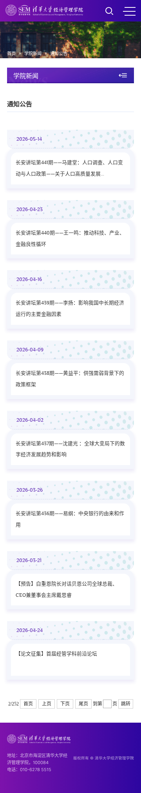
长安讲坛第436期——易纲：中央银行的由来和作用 (70, 519)
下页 (65, 704)
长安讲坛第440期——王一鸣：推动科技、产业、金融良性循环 (70, 238)
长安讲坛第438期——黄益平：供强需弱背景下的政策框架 (70, 379)
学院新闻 (33, 53)
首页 (11, 53)
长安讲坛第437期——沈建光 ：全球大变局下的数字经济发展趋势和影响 (70, 449)
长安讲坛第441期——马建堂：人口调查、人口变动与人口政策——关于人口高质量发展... (69, 168)
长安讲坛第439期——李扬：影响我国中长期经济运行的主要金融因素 (70, 308)
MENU (129, 11)
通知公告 (58, 53)
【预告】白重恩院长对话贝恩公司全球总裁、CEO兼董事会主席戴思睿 (67, 589)
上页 (46, 704)
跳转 (125, 704)
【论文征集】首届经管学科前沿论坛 (56, 654)
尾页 (83, 704)
